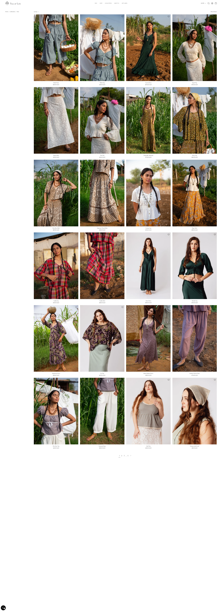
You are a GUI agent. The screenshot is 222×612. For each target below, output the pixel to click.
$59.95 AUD (56, 157)
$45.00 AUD (148, 448)
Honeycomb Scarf (194, 446)
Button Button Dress (148, 373)
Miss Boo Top (56, 446)
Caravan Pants (102, 446)
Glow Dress (148, 300)
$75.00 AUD (148, 157)
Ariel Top (148, 446)
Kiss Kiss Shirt (56, 228)
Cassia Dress (148, 82)
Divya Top (194, 155)
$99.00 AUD (148, 302)
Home (6, 11)
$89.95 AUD (102, 230)
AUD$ (202, 3)
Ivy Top (102, 373)
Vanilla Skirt (102, 300)
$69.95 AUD (56, 84)
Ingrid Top (194, 82)
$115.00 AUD (195, 230)
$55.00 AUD (195, 84)
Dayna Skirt (56, 155)
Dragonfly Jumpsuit (148, 155)
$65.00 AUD (56, 230)
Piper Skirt (194, 228)
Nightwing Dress (56, 373)
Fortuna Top (148, 228)
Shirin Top (102, 82)
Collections (12, 11)
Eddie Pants (56, 82)
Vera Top (102, 155)
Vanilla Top (56, 300)
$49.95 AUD (102, 84)
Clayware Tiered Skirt (102, 228)
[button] (208, 3)
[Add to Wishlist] (76, 16)
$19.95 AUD (194, 448)
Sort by (35, 12)
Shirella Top (194, 300)
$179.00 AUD (148, 84)
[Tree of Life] (13, 3)
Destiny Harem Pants (194, 373)
